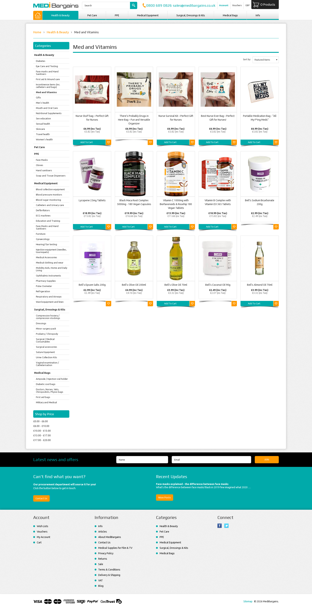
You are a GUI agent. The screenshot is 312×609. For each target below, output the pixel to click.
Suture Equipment (45, 352)
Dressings (41, 323)
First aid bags (43, 397)
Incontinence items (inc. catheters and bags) (48, 85)
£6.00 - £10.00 (41, 426)
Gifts (38, 97)
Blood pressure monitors (49, 194)
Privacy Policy (105, 553)
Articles (102, 531)
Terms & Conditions (109, 569)
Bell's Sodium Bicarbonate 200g (259, 202)
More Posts (164, 497)
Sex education (43, 118)
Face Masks (42, 160)
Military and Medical (46, 402)
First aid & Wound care (48, 79)
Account (223, 5)
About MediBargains (109, 537)
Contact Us (41, 498)
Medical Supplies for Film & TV (115, 547)
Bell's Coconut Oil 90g (217, 284)
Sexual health (43, 123)
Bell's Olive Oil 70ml (175, 284)
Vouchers (237, 5)
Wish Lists (42, 526)
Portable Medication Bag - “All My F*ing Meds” (259, 117)
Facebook (219, 525)
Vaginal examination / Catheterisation (47, 363)
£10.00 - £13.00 (42, 430)
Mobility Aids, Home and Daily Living (51, 269)
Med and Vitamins (46, 92)
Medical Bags (230, 15)
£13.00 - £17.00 (42, 435)
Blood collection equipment (50, 189)
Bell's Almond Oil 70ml (259, 284)
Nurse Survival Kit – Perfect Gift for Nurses (176, 117)
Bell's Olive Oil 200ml (134, 284)
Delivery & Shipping (109, 575)
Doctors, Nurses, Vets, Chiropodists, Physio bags (49, 390)
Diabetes (40, 61)
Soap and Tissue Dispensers (51, 175)
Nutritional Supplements (49, 113)
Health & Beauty (60, 15)
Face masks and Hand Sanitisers (47, 72)
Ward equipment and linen (50, 302)
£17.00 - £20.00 (42, 440)
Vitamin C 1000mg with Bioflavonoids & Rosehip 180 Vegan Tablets (176, 204)
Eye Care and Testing (47, 66)
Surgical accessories (46, 347)
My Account (43, 537)
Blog (100, 585)
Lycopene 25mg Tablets (92, 200)
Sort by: (247, 59)
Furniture (41, 234)
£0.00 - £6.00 (40, 421)
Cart (39, 542)
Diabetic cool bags (45, 384)
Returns (102, 558)
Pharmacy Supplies (46, 281)
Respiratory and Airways (49, 296)
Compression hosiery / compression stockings (48, 316)
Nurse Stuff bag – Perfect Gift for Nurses (92, 117)
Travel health (43, 134)
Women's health (44, 139)
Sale (100, 564)
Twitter (226, 525)
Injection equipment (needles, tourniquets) (51, 250)
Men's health (42, 102)
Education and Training (48, 221)
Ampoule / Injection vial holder (52, 379)
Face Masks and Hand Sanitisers (47, 227)
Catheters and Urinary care (50, 205)
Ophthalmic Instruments (48, 275)
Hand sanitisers (44, 170)
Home (37, 32)
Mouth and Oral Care (47, 108)
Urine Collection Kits (46, 357)
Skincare (40, 129)
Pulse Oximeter (44, 286)
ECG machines (43, 215)
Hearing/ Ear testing (46, 244)
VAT (100, 580)
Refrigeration (43, 291)
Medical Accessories (46, 257)
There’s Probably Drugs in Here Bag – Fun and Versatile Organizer (134, 119)
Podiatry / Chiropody (47, 334)
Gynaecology (42, 239)
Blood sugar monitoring (48, 200)
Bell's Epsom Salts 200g (92, 284)
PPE (117, 15)
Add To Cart (86, 142)
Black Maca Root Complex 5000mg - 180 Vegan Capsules (134, 202)
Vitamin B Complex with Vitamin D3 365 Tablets (218, 202)
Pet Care (92, 15)
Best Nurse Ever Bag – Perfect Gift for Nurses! (218, 117)
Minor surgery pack (46, 328)
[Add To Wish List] (108, 142)
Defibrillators (43, 210)
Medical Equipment (148, 15)
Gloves (39, 165)
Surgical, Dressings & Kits (190, 15)
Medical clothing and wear (49, 262)
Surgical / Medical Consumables (45, 340)
